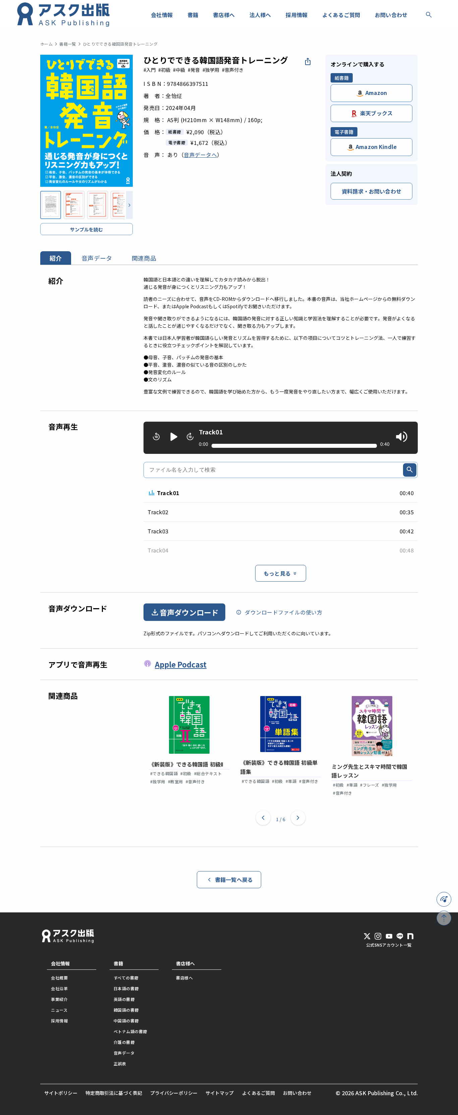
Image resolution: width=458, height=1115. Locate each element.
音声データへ (200, 155)
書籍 (118, 963)
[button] (263, 819)
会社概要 (59, 977)
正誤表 (120, 1063)
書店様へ (185, 963)
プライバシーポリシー (173, 1093)
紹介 (56, 258)
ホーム (46, 44)
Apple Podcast (181, 664)
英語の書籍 (124, 999)
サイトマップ (220, 1093)
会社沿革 (59, 988)
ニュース (59, 1010)
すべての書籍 (126, 977)
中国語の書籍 (126, 1020)
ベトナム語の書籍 (130, 1031)
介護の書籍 (124, 1042)
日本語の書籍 (126, 988)
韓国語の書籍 (126, 1010)
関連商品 (144, 258)
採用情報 (59, 1020)
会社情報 (60, 963)
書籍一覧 (67, 44)
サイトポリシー (60, 1093)
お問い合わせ (297, 1093)
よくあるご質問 (258, 1093)
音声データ (96, 258)
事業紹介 (59, 999)
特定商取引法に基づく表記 (113, 1093)
